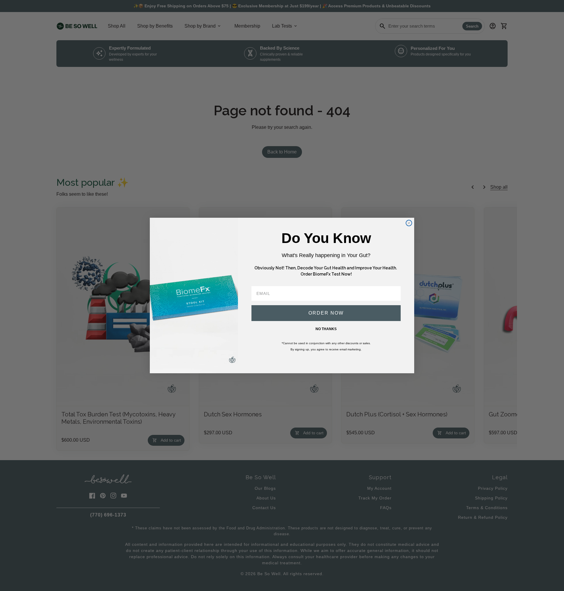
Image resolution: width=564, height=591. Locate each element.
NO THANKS (326, 329)
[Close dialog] (409, 223)
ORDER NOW (326, 312)
